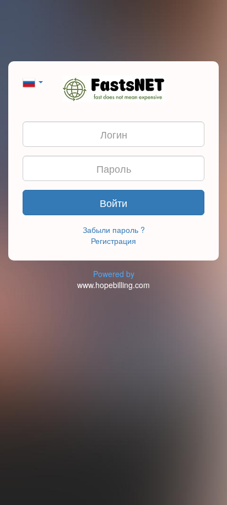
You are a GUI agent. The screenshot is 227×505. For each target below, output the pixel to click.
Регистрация (113, 240)
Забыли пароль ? (114, 229)
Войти (113, 202)
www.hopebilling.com (113, 284)
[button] (33, 81)
